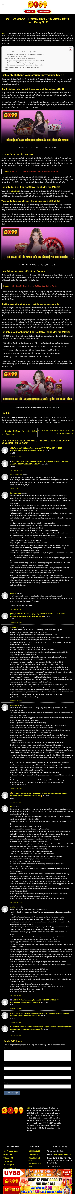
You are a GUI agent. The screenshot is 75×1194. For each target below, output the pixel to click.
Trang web (7, 1083)
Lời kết (6, 69)
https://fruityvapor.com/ (62, 1154)
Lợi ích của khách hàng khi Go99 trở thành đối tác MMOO (22, 67)
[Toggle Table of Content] (69, 49)
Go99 (3, 33)
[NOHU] (37, 1190)
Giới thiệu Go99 (34, 1151)
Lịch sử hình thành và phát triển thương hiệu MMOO (20, 52)
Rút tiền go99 (8, 1161)
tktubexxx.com (15, 493)
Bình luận (7, 1048)
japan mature (14, 627)
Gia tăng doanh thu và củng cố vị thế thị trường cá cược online (25, 65)
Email (6, 1074)
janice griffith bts (16, 475)
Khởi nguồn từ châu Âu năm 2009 (16, 56)
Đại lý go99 (8, 1154)
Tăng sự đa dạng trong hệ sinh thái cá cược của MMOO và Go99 (25, 60)
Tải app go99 (8, 1158)
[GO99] (37, 1181)
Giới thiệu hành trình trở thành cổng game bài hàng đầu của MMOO (26, 54)
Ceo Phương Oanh (11, 1151)
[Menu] (2, 4)
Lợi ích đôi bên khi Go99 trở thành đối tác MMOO (19, 58)
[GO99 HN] (37, 4)
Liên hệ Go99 (33, 1154)
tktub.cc (13, 593)
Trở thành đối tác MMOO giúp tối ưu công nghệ (20, 63)
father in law (14, 705)
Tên (5, 1065)
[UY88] (37, 1173)
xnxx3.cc (13, 907)
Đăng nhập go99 (10, 1168)
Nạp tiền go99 (9, 1165)
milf (11, 806)
